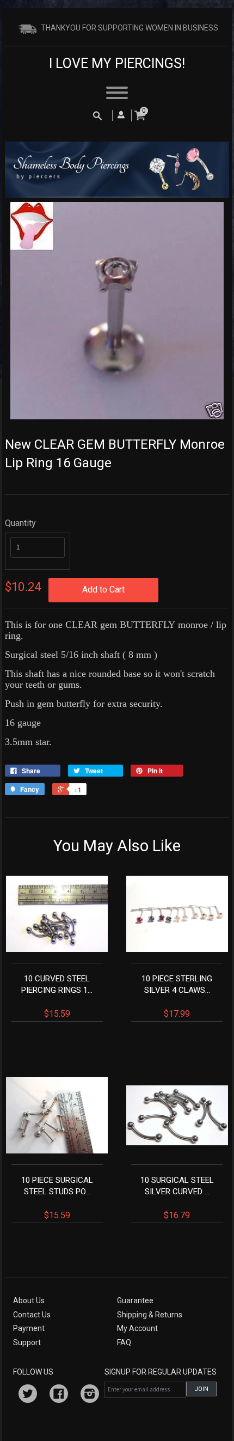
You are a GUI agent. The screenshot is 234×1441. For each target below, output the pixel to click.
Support (27, 1342)
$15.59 (57, 996)
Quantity (20, 523)
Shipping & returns (149, 1314)
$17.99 (176, 996)
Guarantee (135, 1300)
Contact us (32, 1314)
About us (29, 1300)
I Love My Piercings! (117, 63)
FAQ (124, 1342)
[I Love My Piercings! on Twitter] (28, 1395)
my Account (137, 1328)
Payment (29, 1328)
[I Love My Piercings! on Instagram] (90, 1395)
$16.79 (177, 1197)
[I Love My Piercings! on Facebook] (59, 1395)
